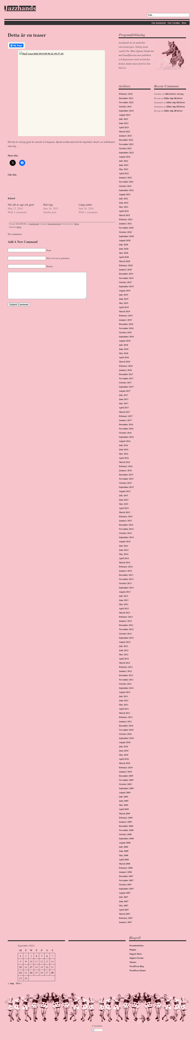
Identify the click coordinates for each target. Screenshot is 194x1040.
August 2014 (125, 541)
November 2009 (126, 780)
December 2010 (126, 725)
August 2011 (125, 692)
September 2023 (126, 110)
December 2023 (126, 98)
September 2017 (126, 386)
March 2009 (124, 813)
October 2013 (125, 583)
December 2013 (126, 575)
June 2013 (123, 600)
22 (20, 972)
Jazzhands (20, 8)
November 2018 (126, 328)
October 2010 (125, 734)
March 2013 (124, 612)
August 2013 (125, 591)
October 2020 (125, 232)
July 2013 (123, 596)
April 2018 (124, 357)
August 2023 (125, 114)
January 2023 (125, 135)
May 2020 (123, 252)
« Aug (11, 983)
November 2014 (126, 529)
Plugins (132, 949)
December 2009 (126, 775)
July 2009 (123, 796)
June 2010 (123, 750)
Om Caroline (174, 22)
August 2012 (125, 642)
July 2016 (123, 445)
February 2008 (126, 867)
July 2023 (123, 119)
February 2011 (126, 717)
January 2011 (125, 721)
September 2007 (126, 888)
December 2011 (126, 675)
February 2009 (126, 817)
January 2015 (125, 520)
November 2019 (126, 278)
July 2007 (123, 897)
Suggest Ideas (135, 953)
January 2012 (125, 671)
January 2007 (125, 922)
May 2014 (123, 554)
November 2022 (126, 144)
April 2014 (124, 558)
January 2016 (125, 470)
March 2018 (124, 361)
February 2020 (126, 265)
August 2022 (125, 156)
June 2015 (123, 499)
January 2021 (125, 223)
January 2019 (125, 319)
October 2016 (125, 432)
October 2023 (125, 106)
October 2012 (125, 633)
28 (52, 972)
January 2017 (125, 420)
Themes (132, 962)
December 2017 (126, 374)
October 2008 (125, 834)
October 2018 (125, 332)
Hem (184, 22)
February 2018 (126, 365)
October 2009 (125, 784)
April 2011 (124, 708)
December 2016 (126, 424)
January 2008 (125, 872)
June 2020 (123, 248)
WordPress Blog (136, 966)
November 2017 (126, 378)
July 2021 (123, 198)
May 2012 (123, 654)
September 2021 (126, 190)
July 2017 (123, 395)
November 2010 (126, 729)
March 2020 (124, 261)
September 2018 (126, 336)
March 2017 (124, 412)
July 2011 (123, 696)
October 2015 (125, 483)
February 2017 (126, 416)
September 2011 (126, 688)
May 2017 (123, 403)
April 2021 (124, 211)
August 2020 (125, 240)
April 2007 (124, 909)
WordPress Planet (137, 970)
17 (31, 967)
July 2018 (123, 344)
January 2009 (125, 821)
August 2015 (125, 491)
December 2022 (126, 139)
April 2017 (124, 407)
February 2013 (126, 616)
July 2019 (123, 294)
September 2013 (126, 587)
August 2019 (125, 290)
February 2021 (126, 219)
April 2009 (124, 809)
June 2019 (123, 298)
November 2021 (126, 181)
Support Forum (136, 958)
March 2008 (124, 863)
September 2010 (126, 738)
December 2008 (126, 826)
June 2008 (123, 851)
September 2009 (126, 788)
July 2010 (123, 746)
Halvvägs (48, 204)
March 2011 (124, 713)
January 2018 (125, 370)
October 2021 (125, 186)
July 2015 (123, 495)
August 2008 (125, 842)
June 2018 (123, 349)
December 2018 (126, 324)
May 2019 (123, 303)
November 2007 (126, 880)
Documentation (136, 945)
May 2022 (123, 169)
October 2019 (125, 282)
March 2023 (124, 131)
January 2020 (125, 269)
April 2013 (124, 608)
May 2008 (123, 855)
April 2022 (124, 173)
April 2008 (124, 859)
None (76, 224)
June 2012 (123, 650)
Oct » (19, 983)
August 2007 (125, 892)
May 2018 (123, 353)
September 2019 (126, 286)
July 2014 (123, 545)
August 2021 (125, 194)
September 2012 (126, 637)
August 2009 (125, 792)
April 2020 (124, 257)
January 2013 (125, 621)
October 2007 (125, 884)
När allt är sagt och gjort (21, 204)
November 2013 (126, 579)
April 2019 (124, 307)
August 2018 (125, 340)
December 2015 (126, 474)
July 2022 (123, 160)
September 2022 (126, 152)
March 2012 (124, 662)
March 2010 (124, 763)
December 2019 (126, 273)
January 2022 (125, 177)
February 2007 (126, 918)
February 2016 (126, 466)
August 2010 (125, 742)
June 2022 (123, 165)
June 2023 (123, 123)
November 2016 (126, 428)
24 (31, 972)
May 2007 (123, 905)
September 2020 (126, 236)
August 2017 (125, 390)
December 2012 (126, 625)
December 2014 (126, 524)
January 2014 (125, 570)
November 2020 (126, 227)
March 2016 (124, 462)
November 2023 (126, 102)
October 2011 (125, 683)
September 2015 (126, 487)
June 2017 (123, 399)
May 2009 (123, 805)
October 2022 (125, 148)
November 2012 (126, 629)
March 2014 (124, 562)
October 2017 (125, 382)
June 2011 (123, 700)
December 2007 (126, 876)
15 (20, 967)
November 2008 (126, 830)
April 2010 (124, 759)
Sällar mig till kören (173, 98)
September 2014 (126, 537)
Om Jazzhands (159, 22)
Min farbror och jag (174, 93)
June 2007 (123, 901)
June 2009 (123, 800)
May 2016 (123, 453)
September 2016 (126, 436)
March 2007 (124, 913)
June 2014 (123, 550)
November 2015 (126, 478)
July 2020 (123, 244)
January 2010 (125, 771)
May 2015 (123, 504)
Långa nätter (85, 204)
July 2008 (123, 846)
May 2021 (123, 206)
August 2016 (125, 441)
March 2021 (124, 215)
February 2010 (126, 767)
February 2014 (126, 566)
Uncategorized (54, 224)
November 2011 (126, 679)
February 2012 (126, 667)
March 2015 (124, 512)
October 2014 (125, 533)
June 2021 (123, 202)
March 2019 (124, 311)
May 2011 (123, 704)
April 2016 (124, 458)
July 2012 (123, 646)
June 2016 (123, 449)
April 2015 (124, 508)
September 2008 (126, 838)
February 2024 (126, 93)
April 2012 (124, 658)
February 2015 (126, 516)
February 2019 (126, 315)
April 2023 (124, 127)
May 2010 (123, 754)
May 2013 (123, 604)
